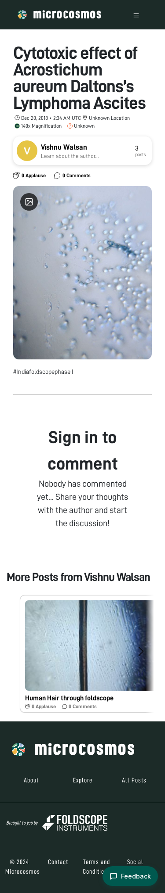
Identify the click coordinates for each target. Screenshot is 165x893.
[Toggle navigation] (136, 15)
